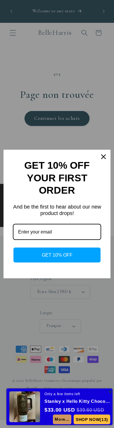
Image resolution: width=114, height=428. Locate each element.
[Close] (103, 157)
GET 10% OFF (57, 255)
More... (62, 419)
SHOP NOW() (92, 419)
